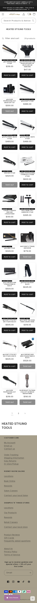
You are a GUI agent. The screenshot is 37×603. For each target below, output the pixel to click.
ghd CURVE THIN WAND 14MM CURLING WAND (27, 321)
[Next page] (25, 413)
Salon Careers (11, 490)
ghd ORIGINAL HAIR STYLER (9, 62)
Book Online (9, 481)
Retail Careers (11, 522)
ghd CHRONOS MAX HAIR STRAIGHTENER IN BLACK (27, 356)
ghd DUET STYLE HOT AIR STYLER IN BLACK (10, 321)
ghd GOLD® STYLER (27, 101)
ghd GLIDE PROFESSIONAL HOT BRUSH (9, 392)
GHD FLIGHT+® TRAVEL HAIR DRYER (27, 247)
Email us (8, 446)
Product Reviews (12, 535)
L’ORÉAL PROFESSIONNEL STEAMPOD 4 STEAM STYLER (27, 174)
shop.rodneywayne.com (22, 599)
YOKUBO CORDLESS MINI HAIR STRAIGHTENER (9, 212)
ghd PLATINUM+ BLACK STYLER (9, 137)
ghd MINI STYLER (9, 248)
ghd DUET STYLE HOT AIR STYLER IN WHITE (10, 355)
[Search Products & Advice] (33, 20)
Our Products (10, 512)
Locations (8, 476)
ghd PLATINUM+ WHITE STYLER (27, 137)
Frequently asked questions (17, 541)
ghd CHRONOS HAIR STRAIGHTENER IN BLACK (9, 284)
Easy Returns (10, 461)
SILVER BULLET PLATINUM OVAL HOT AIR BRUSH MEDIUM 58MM (27, 392)
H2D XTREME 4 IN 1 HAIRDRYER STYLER (27, 211)
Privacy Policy (10, 551)
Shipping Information (14, 458)
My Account (9, 442)
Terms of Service (12, 555)
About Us (8, 548)
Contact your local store (16, 527)
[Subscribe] (30, 572)
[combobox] (18, 20)
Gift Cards (9, 538)
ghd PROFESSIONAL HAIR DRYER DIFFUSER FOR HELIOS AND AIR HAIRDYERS (27, 64)
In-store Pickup (11, 464)
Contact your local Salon (16, 495)
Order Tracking (11, 455)
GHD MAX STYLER (9, 173)
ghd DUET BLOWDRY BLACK (27, 283)
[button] (3, 14)
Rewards (8, 486)
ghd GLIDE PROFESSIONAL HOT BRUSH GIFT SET (9, 101)
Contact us (9, 449)
